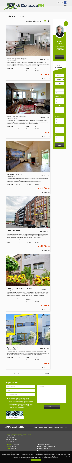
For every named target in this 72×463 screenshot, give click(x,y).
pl (58, 2)
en (62, 2)
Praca (66, 427)
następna (47, 373)
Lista (45, 21)
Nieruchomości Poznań (44, 450)
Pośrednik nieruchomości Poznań (46, 446)
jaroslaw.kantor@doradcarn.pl (59, 47)
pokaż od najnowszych (33, 21)
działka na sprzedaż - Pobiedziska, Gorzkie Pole (28, 167)
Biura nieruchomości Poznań (45, 448)
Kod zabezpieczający (11, 410)
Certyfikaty (56, 427)
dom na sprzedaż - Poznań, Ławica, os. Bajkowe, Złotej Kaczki (28, 282)
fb (65, 2)
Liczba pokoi (58, 105)
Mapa (48, 21)
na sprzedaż (13, 444)
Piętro (56, 135)
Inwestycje (40, 427)
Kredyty (61, 427)
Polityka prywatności (48, 427)
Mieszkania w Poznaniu (44, 444)
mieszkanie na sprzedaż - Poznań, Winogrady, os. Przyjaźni (28, 52)
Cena (56, 87)
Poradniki (35, 427)
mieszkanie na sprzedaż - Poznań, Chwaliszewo (28, 224)
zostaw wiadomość (60, 57)
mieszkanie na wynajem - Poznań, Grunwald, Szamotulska (28, 110)
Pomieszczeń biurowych (57, 115)
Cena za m (57, 125)
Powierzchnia (58, 96)
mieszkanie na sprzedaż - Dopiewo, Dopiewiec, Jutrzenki (28, 341)
